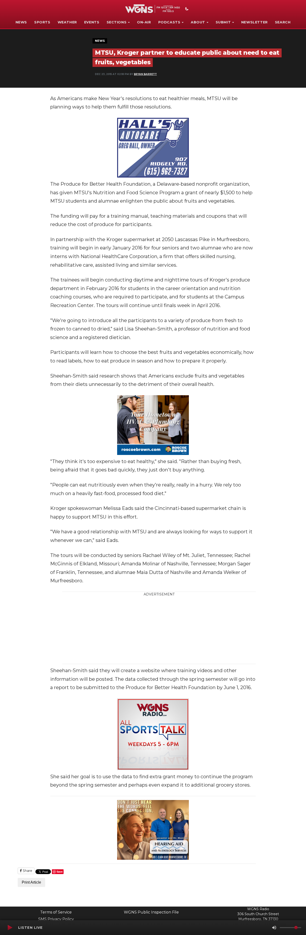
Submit (223, 22)
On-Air (144, 22)
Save (60, 871)
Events (91, 22)
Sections (117, 22)
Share (27, 871)
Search (283, 22)
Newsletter (254, 22)
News (21, 22)
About (198, 22)
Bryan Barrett (145, 74)
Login (197, 911)
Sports (42, 22)
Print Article (31, 882)
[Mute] (274, 927)
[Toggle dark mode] (186, 9)
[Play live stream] (10, 928)
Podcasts (169, 22)
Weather (67, 22)
